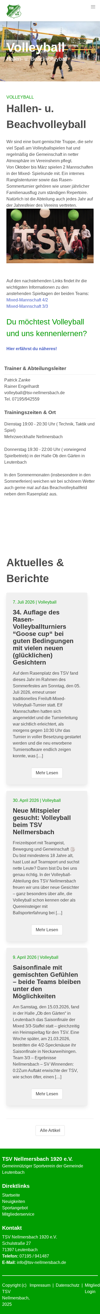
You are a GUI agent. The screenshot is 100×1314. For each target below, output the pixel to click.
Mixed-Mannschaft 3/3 (27, 306)
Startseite (11, 1195)
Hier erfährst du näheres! (31, 348)
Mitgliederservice (18, 1214)
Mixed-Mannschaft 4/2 (27, 300)
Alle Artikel (50, 1130)
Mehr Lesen (47, 773)
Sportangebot (15, 1208)
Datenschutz (67, 1285)
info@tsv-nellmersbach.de (41, 1262)
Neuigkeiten (13, 1201)
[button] (93, 7)
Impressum (40, 1285)
